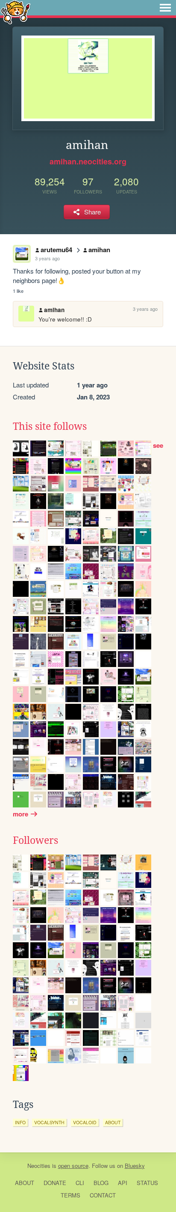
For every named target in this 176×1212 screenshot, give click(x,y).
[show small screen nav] (165, 7)
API (122, 1183)
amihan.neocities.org (88, 161)
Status (147, 1183)
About (24, 1183)
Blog (101, 1183)
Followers (35, 840)
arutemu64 (56, 249)
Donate (55, 1183)
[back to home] (15, 11)
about (112, 1122)
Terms (70, 1195)
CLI (80, 1183)
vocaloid (85, 1122)
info (20, 1122)
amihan (99, 249)
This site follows (50, 426)
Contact (103, 1195)
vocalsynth (49, 1122)
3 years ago (47, 258)
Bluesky (135, 1165)
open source (73, 1165)
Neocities (38, 1165)
